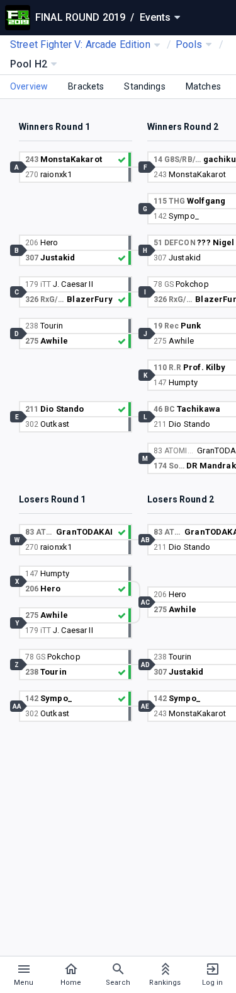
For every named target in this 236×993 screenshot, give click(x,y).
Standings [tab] (144, 86)
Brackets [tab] (86, 86)
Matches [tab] (203, 86)
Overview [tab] (29, 86)
